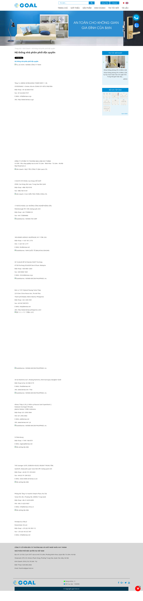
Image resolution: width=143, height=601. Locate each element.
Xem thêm (124, 113)
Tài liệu (125, 8)
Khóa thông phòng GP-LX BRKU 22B (115, 70)
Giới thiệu (75, 8)
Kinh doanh (99, 8)
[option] (115, 68)
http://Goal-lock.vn (20, 166)
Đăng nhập (105, 3)
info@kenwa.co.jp (25, 96)
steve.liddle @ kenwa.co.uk (28, 479)
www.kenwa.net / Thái (25, 390)
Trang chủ (63, 8)
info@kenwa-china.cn (27, 507)
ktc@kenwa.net (25, 247)
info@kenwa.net (25, 535)
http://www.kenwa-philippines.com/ (29, 310)
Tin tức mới (113, 8)
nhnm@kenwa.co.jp (26, 275)
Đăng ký (114, 3)
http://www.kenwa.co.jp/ (26, 99)
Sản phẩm (87, 8)
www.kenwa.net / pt (24, 422)
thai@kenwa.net (25, 386)
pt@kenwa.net (24, 419)
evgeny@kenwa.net (26, 444)
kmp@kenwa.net (25, 306)
